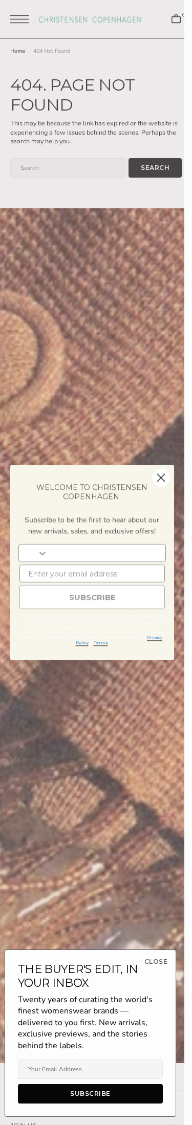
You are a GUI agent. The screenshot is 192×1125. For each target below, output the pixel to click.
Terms (101, 642)
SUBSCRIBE (92, 597)
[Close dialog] (161, 478)
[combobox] (33, 553)
